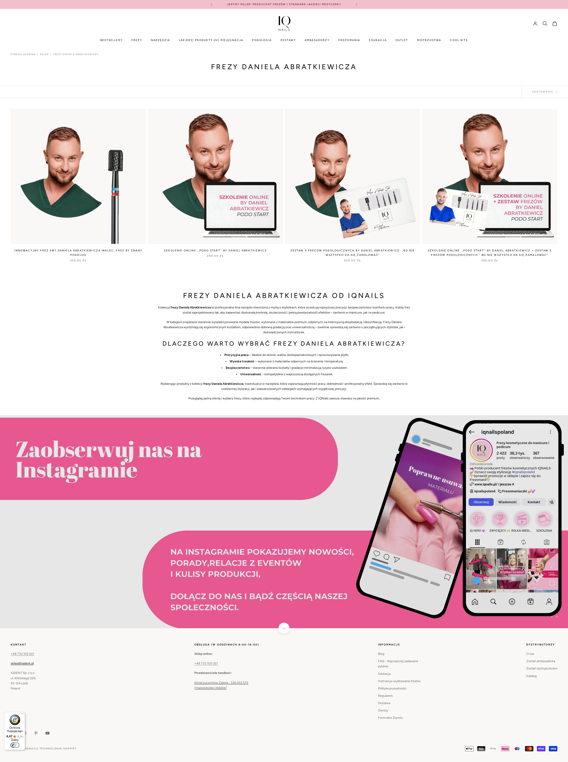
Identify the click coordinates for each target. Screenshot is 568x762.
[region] (284, 521)
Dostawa (384, 703)
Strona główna (23, 54)
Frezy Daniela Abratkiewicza (76, 54)
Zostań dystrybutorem (541, 668)
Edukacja (378, 40)
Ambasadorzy (317, 40)
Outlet (402, 40)
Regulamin (385, 696)
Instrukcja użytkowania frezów (399, 681)
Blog (381, 654)
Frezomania (349, 40)
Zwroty (383, 710)
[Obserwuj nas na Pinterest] (36, 733)
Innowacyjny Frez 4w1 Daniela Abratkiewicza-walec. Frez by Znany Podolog (78, 253)
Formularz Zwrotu (390, 718)
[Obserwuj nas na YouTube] (47, 733)
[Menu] (22, 714)
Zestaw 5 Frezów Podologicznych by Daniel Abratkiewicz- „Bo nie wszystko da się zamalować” (352, 253)
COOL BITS (458, 40)
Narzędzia (160, 40)
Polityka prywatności (392, 688)
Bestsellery (111, 40)
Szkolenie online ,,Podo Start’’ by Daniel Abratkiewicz (215, 250)
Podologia (261, 40)
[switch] (14, 745)
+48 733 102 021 (22, 654)
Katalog (531, 676)
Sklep (44, 54)
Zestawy (288, 40)
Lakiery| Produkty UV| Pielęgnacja (211, 40)
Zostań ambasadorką (540, 661)
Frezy (136, 40)
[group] (284, 521)
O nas (530, 654)
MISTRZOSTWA (429, 40)
